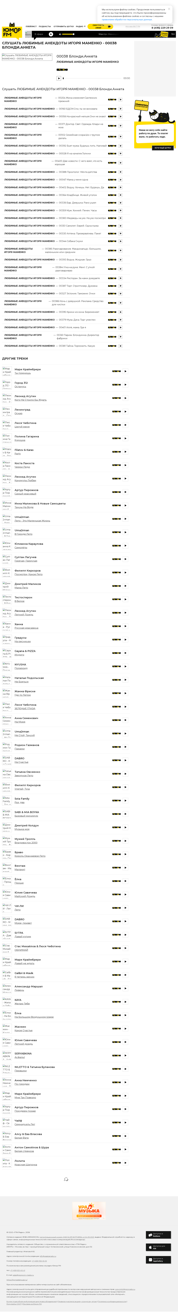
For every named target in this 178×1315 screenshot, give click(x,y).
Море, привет (23, 923)
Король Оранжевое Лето (30, 856)
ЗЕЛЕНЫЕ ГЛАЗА (25, 708)
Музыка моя (22, 829)
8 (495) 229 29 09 (162, 28)
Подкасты (45, 26)
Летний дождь (24, 1043)
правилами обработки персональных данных (127, 19)
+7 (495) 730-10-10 (39, 1261)
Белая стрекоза (24, 1151)
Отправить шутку (64, 26)
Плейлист (31, 26)
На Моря (20, 721)
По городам (22, 1084)
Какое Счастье (24, 1030)
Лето (18, 909)
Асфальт (20, 1057)
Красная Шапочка (26, 1164)
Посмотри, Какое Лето (29, 574)
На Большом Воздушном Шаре (34, 1017)
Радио (80, 26)
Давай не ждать (24, 963)
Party (18, 453)
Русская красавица (26, 628)
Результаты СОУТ (14, 1304)
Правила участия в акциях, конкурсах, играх (77, 1301)
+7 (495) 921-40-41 (17, 1270)
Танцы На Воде (24, 507)
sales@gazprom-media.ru (23, 1275)
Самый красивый (25, 493)
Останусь (20, 386)
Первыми (21, 1070)
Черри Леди (22, 467)
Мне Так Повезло (25, 1097)
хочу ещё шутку (163, 148)
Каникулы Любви (25, 480)
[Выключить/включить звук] (60, 34)
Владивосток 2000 (26, 842)
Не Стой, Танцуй (25, 735)
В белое (19, 601)
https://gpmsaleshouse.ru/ (17, 1280)
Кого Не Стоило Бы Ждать (31, 399)
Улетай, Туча (22, 789)
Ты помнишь (23, 373)
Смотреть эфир (98, 26)
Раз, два (19, 802)
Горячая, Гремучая (26, 560)
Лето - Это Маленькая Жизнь (32, 520)
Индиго (19, 654)
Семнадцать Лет (25, 1124)
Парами (20, 748)
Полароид (21, 668)
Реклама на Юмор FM (32, 1304)
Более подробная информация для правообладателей (32, 1301)
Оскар (18, 413)
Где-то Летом (23, 695)
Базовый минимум (26, 815)
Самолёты (21, 547)
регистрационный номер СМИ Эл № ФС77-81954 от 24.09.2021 (67, 1237)
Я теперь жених (24, 976)
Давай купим (23, 936)
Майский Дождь (25, 896)
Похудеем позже (25, 1111)
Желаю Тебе (22, 1003)
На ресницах (23, 641)
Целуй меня (22, 426)
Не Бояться (22, 681)
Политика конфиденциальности (112, 1301)
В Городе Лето (23, 534)
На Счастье (21, 762)
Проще (19, 883)
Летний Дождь (24, 614)
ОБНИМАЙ (21, 950)
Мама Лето (21, 587)
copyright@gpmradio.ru (125, 1289)
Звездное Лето (24, 775)
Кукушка (20, 440)
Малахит (20, 869)
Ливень (19, 990)
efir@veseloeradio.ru (48, 1256)
